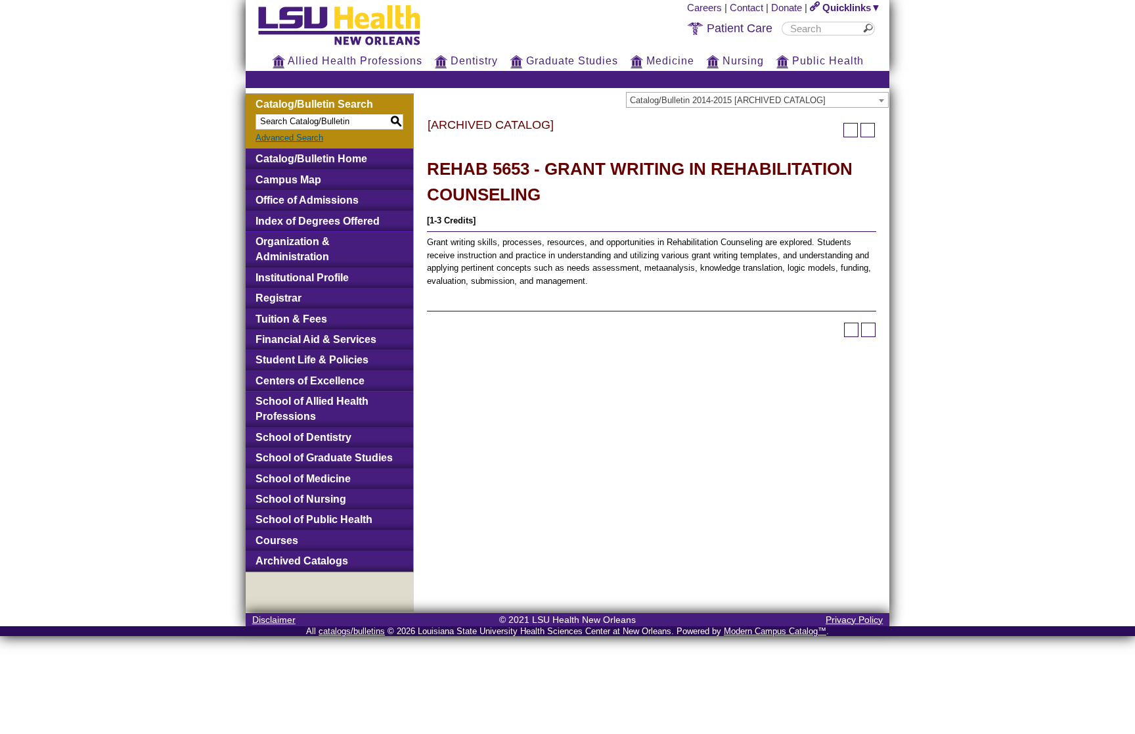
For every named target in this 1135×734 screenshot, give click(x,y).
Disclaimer (274, 619)
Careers (704, 7)
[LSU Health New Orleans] (349, 46)
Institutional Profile (302, 277)
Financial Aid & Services (316, 339)
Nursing (741, 60)
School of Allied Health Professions (312, 409)
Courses (277, 540)
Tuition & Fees (291, 319)
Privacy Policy (854, 619)
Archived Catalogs (302, 560)
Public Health (826, 60)
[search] (824, 28)
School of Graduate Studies (324, 457)
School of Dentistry (303, 437)
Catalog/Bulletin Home (311, 158)
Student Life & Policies (312, 359)
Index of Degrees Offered (318, 221)
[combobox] (757, 100)
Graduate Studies (570, 60)
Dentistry (472, 60)
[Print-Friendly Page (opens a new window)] (850, 130)
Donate (786, 7)
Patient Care (737, 28)
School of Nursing (301, 499)
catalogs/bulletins (352, 631)
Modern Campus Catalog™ (775, 631)
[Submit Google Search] (870, 28)
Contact (746, 7)
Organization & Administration (293, 249)
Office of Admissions (307, 200)
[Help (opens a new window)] (867, 130)
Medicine (668, 60)
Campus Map (288, 179)
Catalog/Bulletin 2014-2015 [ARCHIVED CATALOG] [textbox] (728, 100)
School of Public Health (314, 519)
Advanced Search (289, 138)
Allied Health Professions (353, 60)
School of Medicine (303, 478)
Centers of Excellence (310, 380)
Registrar (278, 298)
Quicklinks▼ (850, 7)
